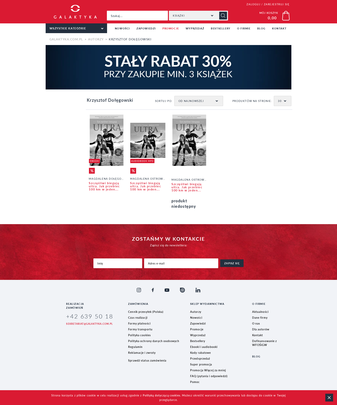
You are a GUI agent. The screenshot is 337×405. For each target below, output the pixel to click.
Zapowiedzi (146, 28)
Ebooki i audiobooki (203, 347)
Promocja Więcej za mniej (208, 370)
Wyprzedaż (195, 28)
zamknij (329, 397)
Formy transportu (140, 329)
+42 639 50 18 (89, 316)
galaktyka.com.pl (66, 39)
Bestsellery (221, 28)
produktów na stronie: (252, 101)
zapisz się (231, 263)
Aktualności (260, 312)
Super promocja (201, 364)
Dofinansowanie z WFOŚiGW (264, 343)
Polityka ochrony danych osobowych (153, 341)
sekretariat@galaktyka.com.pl (89, 323)
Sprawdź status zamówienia (147, 360)
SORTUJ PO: (163, 101)
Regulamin (135, 347)
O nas (256, 323)
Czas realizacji (137, 317)
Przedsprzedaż (200, 358)
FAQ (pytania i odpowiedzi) (209, 376)
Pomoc (195, 382)
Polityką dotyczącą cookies (161, 395)
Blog (261, 28)
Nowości (122, 28)
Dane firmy (260, 317)
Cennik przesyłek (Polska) (145, 312)
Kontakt (279, 28)
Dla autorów (260, 329)
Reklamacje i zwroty (142, 353)
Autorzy (96, 39)
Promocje (170, 28)
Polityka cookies (139, 335)
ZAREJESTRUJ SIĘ (277, 4)
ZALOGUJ (253, 4)
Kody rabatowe (200, 353)
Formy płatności (139, 323)
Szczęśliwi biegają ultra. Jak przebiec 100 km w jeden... (104, 186)
